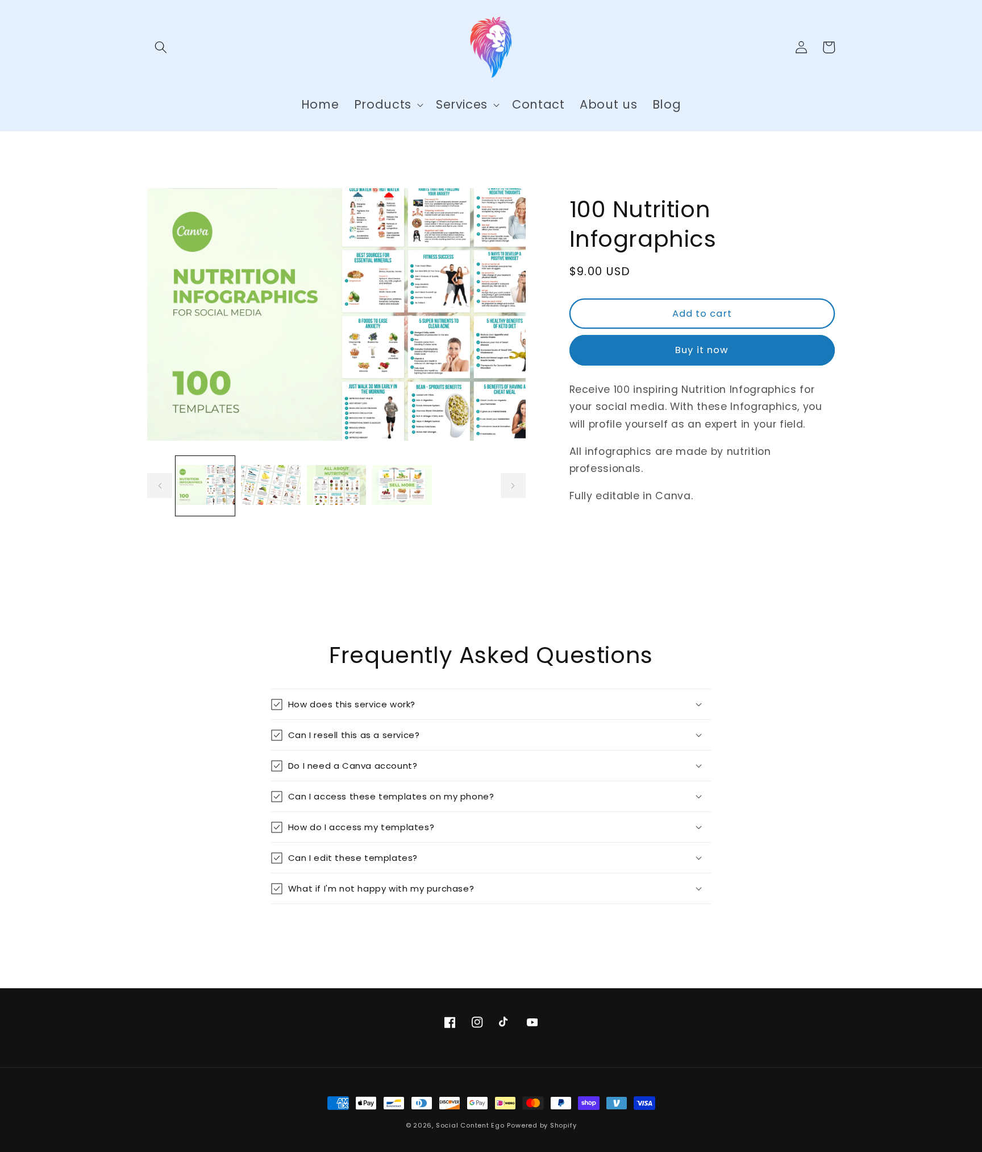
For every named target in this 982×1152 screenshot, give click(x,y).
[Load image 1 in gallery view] (205, 486)
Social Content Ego (470, 1125)
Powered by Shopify (541, 1125)
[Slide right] (513, 486)
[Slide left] (159, 486)
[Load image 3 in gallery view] (337, 486)
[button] (160, 47)
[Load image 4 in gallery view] (402, 486)
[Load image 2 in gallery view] (271, 486)
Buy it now (702, 350)
